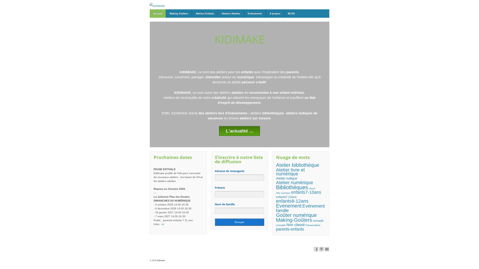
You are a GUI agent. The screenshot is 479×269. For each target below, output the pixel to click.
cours (312, 188)
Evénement (313, 206)
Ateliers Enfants (205, 13)
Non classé (295, 225)
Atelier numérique (294, 183)
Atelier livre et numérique (290, 172)
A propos (275, 13)
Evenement (289, 206)
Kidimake (160, 260)
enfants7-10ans (306, 192)
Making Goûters (179, 13)
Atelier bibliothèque (297, 165)
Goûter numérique (296, 215)
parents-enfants (290, 229)
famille (282, 211)
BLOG (291, 13)
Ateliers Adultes (231, 13)
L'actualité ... (239, 130)
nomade (318, 220)
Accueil (157, 13)
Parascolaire (313, 225)
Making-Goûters (294, 220)
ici (163, 224)
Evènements (255, 13)
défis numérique (283, 193)
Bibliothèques (292, 187)
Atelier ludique (286, 178)
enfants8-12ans (292, 201)
